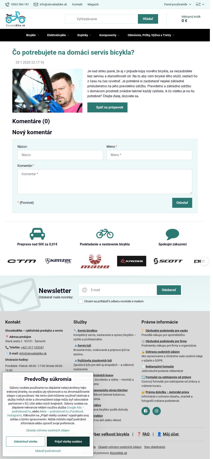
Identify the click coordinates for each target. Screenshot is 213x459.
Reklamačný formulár (160, 366)
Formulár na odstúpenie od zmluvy (168, 377)
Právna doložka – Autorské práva (167, 392)
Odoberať (169, 290)
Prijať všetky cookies (68, 441)
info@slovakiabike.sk (33, 353)
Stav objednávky (154, 447)
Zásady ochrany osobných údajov (120, 447)
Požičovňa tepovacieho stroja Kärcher (103, 390)
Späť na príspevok (109, 107)
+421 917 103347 (32, 347)
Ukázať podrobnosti (48, 451)
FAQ (146, 434)
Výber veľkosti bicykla (109, 434)
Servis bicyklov (87, 330)
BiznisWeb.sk (118, 453)
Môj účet (171, 434)
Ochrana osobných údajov (163, 351)
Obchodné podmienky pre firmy (166, 341)
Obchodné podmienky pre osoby (167, 330)
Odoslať (182, 203)
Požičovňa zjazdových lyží (95, 360)
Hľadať (148, 19)
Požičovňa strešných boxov (95, 375)
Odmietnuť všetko (25, 441)
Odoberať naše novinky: (56, 297)
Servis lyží (84, 345)
